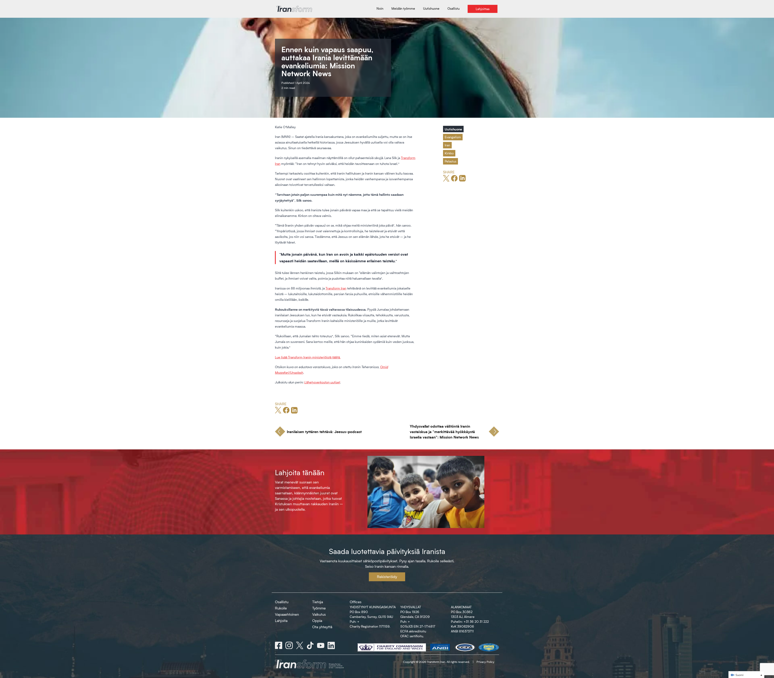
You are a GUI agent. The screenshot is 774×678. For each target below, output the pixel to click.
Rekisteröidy (387, 576)
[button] (746, 674)
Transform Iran (336, 288)
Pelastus (450, 161)
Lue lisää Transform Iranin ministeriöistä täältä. (307, 357)
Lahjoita (281, 620)
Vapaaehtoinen (287, 614)
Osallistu (281, 601)
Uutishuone (453, 129)
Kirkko (449, 153)
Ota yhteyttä (322, 626)
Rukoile (281, 608)
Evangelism (453, 137)
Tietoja (317, 601)
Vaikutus (319, 614)
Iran (447, 145)
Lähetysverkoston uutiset (322, 382)
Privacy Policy (485, 662)
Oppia (317, 620)
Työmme (319, 608)
